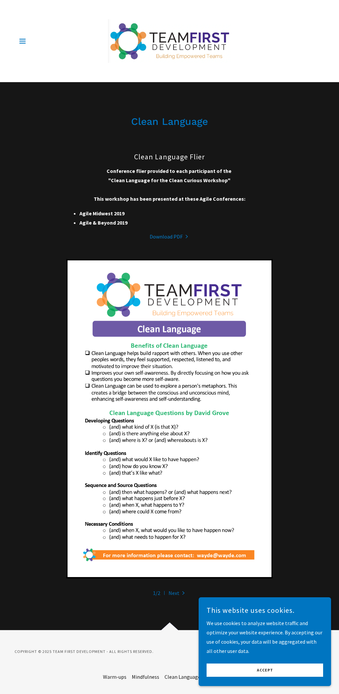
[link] (169, 40)
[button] (22, 41)
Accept (265, 670)
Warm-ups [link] (114, 676)
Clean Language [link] (183, 676)
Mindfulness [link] (145, 676)
